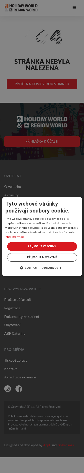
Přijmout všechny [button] (42, 246)
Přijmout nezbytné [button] (42, 257)
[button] (42, 267)
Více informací (14, 237)
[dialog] (42, 236)
